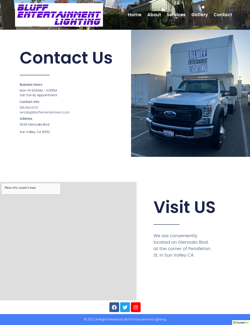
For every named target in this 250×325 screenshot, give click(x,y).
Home (134, 15)
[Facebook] (114, 307)
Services (176, 15)
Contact (223, 15)
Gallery (199, 15)
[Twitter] (125, 307)
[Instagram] (136, 307)
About (154, 15)
